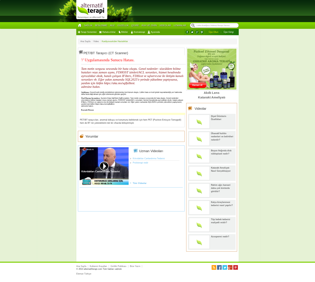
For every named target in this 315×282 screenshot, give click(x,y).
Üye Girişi (229, 32)
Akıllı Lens (212, 92)
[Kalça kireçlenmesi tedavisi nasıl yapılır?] (199, 213)
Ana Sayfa (81, 266)
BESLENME (101, 25)
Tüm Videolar (140, 183)
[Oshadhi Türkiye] (211, 89)
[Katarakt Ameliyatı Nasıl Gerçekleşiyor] (199, 179)
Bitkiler (124, 32)
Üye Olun (213, 32)
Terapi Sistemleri (89, 32)
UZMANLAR (180, 25)
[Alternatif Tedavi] (91, 19)
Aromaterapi (139, 32)
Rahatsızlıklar (109, 32)
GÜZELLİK (123, 25)
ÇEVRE (135, 25)
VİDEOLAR (165, 25)
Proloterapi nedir (140, 162)
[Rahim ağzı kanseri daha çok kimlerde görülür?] (199, 196)
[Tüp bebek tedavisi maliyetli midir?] (199, 231)
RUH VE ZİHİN (149, 25)
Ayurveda (155, 32)
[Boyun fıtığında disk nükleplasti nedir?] (199, 162)
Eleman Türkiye (83, 274)
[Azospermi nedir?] (199, 248)
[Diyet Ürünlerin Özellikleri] (199, 127)
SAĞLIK (88, 25)
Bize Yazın (135, 266)
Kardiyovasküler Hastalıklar (115, 41)
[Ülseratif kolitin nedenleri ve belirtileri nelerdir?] (199, 145)
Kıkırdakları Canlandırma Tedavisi (149, 158)
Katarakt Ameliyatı (211, 97)
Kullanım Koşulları (98, 266)
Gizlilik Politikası (118, 266)
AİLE (112, 25)
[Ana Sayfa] (79, 25)
